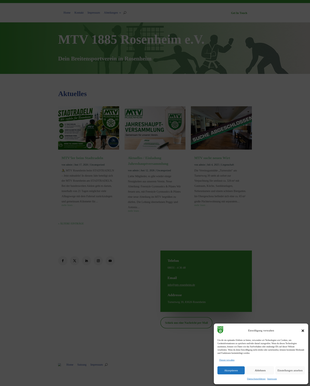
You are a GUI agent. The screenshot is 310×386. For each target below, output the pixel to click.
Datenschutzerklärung (256, 379)
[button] (303, 330)
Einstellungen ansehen (290, 370)
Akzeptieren (231, 370)
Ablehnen (260, 370)
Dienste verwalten (226, 360)
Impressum (272, 379)
